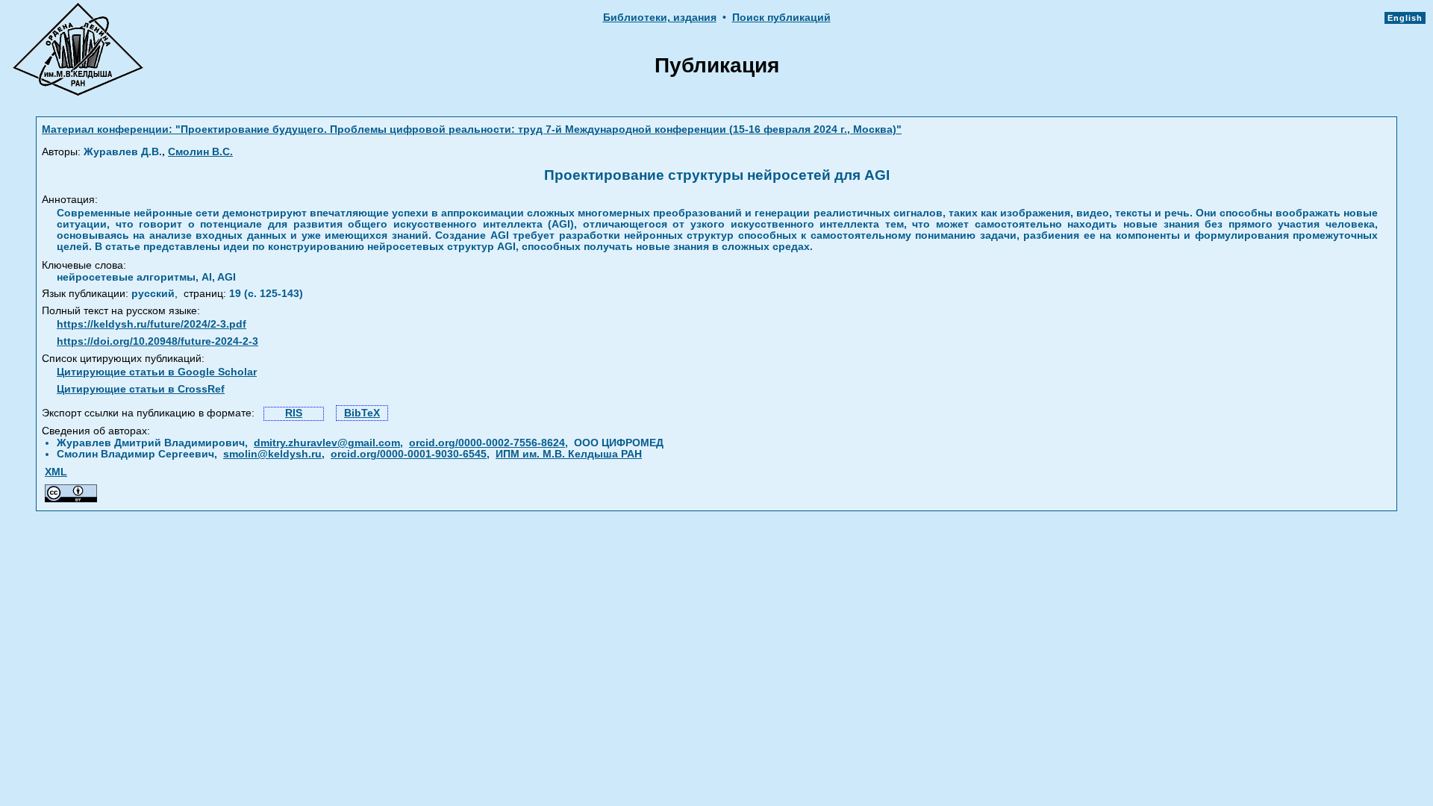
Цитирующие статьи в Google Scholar (157, 372)
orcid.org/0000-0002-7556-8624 (487, 443)
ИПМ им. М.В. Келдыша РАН (569, 454)
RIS (293, 413)
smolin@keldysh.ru (272, 454)
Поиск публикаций (781, 17)
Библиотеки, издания (659, 17)
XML (56, 472)
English (1405, 17)
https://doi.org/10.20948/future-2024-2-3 (157, 341)
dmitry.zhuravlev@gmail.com (327, 443)
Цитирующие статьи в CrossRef (141, 389)
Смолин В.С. (200, 151)
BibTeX (362, 413)
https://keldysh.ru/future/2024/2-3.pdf (151, 324)
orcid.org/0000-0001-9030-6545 (409, 454)
